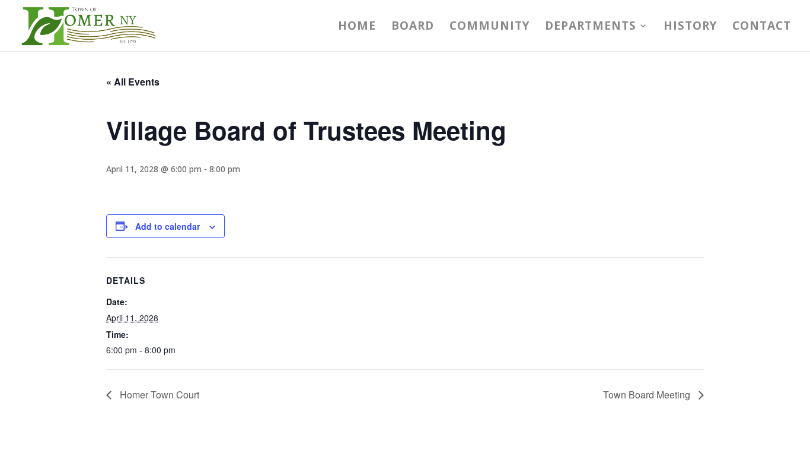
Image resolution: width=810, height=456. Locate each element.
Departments (590, 27)
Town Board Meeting (648, 394)
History (690, 27)
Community (489, 27)
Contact (761, 27)
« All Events (133, 81)
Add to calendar (167, 226)
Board (412, 27)
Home (357, 27)
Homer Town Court (158, 394)
